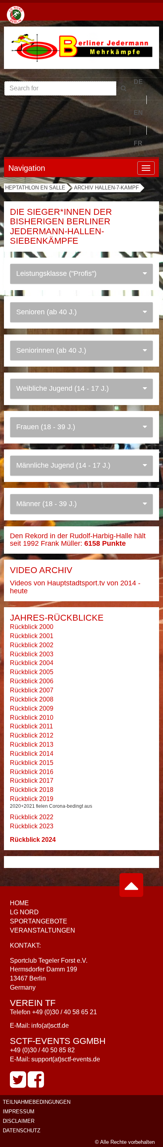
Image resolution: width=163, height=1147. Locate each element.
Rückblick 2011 (31, 726)
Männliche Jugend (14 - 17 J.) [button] (63, 465)
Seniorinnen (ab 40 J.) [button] (51, 350)
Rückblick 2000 (31, 626)
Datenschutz (21, 1131)
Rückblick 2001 (31, 636)
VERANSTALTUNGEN (42, 930)
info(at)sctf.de (50, 1025)
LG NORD (24, 912)
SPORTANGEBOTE (38, 921)
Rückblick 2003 (31, 654)
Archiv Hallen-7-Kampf (106, 188)
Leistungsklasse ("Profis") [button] (56, 273)
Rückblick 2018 (31, 789)
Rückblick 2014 (31, 753)
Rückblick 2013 (31, 744)
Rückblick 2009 (31, 708)
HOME (19, 903)
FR (138, 143)
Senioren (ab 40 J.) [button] (46, 312)
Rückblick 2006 (31, 681)
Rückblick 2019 (31, 798)
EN (138, 112)
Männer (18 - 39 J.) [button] (46, 504)
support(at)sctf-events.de (65, 1059)
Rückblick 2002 (31, 645)
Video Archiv (41, 570)
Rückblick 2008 (31, 699)
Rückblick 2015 (31, 762)
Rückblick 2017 (31, 780)
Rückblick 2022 (31, 817)
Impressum (18, 1112)
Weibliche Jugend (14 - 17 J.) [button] (62, 388)
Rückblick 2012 (31, 735)
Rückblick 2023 (31, 826)
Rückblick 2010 (31, 717)
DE (138, 81)
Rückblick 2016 (31, 771)
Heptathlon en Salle (35, 188)
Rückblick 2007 (31, 690)
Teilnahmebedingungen (36, 1102)
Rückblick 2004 (31, 663)
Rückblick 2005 (31, 672)
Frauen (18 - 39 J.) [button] (45, 427)
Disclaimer (18, 1121)
